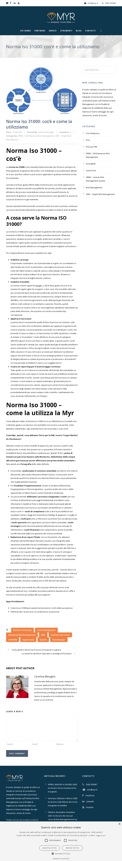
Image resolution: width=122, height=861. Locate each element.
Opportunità (28, 639)
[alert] (61, 841)
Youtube (89, 807)
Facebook (90, 795)
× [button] (119, 824)
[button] (46, 840)
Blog (79, 30)
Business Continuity (22, 630)
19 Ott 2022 (17, 132)
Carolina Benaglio (46, 132)
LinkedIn (90, 801)
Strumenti (66, 30)
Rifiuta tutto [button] (72, 848)
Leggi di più (100, 835)
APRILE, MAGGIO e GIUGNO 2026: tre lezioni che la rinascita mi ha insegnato (62, 788)
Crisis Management (46, 630)
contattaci (32, 591)
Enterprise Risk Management (22, 635)
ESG (88, 140)
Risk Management (94, 187)
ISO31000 (12, 639)
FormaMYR (91, 163)
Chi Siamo (25, 30)
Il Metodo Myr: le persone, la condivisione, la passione (35, 611)
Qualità (43, 639)
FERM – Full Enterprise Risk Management (36, 135)
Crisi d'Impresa (92, 133)
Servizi (53, 30)
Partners (40, 30)
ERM (43, 635)
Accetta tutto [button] (50, 848)
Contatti (90, 30)
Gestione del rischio (60, 635)
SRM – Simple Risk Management (100, 194)
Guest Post (91, 170)
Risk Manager (58, 639)
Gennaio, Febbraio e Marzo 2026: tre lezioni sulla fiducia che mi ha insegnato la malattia (63, 802)
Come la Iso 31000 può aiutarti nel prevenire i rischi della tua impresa (41, 608)
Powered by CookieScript (61, 859)
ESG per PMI (91, 146)
